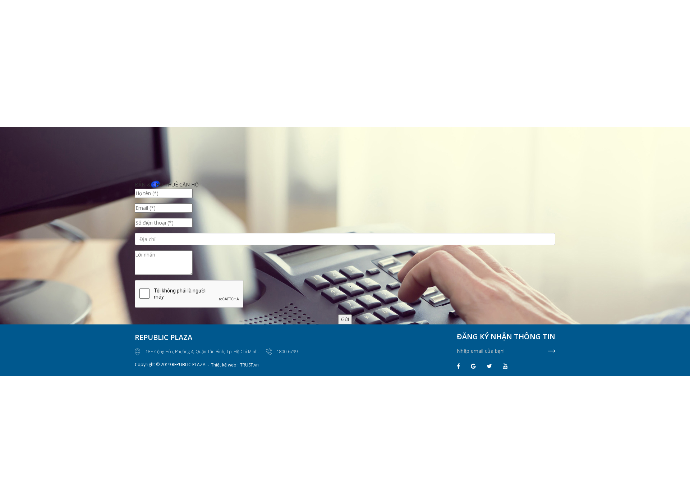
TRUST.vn (249, 365)
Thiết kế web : (225, 365)
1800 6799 (287, 352)
